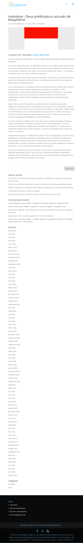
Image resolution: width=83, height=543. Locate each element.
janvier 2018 (12, 415)
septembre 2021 (14, 304)
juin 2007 (11, 465)
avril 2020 (11, 358)
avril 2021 (11, 321)
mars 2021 (12, 324)
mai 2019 (11, 395)
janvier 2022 (12, 291)
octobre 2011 (13, 448)
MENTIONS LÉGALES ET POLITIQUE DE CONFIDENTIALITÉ (40, 525)
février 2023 (12, 247)
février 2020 (12, 365)
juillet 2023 (12, 231)
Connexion (14, 505)
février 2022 (12, 288)
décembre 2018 (14, 412)
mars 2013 (12, 418)
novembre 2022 (14, 257)
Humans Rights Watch (41, 55)
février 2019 (12, 405)
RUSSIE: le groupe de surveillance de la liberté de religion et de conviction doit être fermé (40, 188)
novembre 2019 (14, 375)
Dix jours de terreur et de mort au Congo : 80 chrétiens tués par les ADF (34, 194)
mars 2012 (12, 435)
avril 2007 (11, 472)
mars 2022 (12, 284)
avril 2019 (11, 398)
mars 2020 (12, 361)
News (10, 488)
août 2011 (11, 455)
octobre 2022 (13, 261)
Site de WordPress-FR (17, 515)
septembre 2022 (14, 264)
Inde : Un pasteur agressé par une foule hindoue (35, 216)
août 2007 (11, 458)
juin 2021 (11, 314)
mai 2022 (11, 278)
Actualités (40, 24)
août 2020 (11, 348)
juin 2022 (11, 274)
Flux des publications (17, 508)
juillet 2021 (12, 311)
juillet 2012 (12, 425)
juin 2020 (11, 355)
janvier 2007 (12, 475)
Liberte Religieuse (17, 24)
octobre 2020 (13, 341)
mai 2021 (11, 318)
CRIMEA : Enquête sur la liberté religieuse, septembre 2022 (47, 203)
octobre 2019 (13, 378)
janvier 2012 (12, 442)
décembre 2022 (14, 254)
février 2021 (12, 328)
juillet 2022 (12, 271)
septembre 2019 (14, 381)
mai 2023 (11, 237)
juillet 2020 (12, 351)
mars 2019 (12, 402)
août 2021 (11, 308)
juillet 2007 (12, 462)
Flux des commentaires (18, 511)
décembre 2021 (14, 294)
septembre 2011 (14, 452)
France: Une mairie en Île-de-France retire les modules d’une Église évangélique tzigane (40, 184)
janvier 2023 (12, 251)
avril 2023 (11, 241)
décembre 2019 (14, 371)
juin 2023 (11, 234)
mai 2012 (11, 432)
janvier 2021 (12, 331)
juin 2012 (11, 428)
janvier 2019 (12, 408)
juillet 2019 (12, 388)
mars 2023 (12, 244)
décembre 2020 (14, 335)
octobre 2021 (13, 301)
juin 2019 (11, 391)
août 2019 (11, 385)
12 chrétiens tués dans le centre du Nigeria (24, 191)
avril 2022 (11, 281)
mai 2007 (11, 469)
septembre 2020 (14, 345)
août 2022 (11, 267)
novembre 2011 (14, 445)
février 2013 (12, 422)
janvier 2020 (12, 368)
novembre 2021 (14, 298)
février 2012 (12, 438)
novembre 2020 (14, 338)
